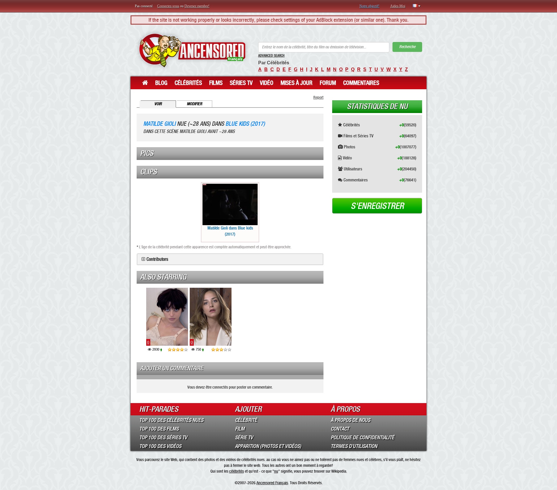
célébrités (236, 471)
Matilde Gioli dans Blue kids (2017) (230, 231)
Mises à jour (296, 83)
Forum (328, 83)
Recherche (407, 46)
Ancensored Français (272, 482)
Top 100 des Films (159, 429)
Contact (340, 429)
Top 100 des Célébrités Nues (171, 420)
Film (240, 429)
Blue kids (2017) (245, 123)
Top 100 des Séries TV (163, 437)
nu (276, 471)
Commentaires (361, 83)
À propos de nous (350, 420)
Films (216, 83)
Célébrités (188, 83)
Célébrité (246, 420)
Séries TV (241, 83)
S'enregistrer (377, 206)
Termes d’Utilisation (354, 446)
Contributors (157, 259)
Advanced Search (271, 56)
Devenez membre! (197, 6)
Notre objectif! (369, 6)
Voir (158, 103)
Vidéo (266, 83)
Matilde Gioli (159, 123)
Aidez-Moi (397, 6)
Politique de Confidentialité (362, 437)
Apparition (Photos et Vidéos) (268, 446)
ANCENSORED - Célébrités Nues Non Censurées (192, 50)
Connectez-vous (168, 6)
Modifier (194, 103)
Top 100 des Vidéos (160, 446)
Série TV (244, 437)
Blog (161, 83)
